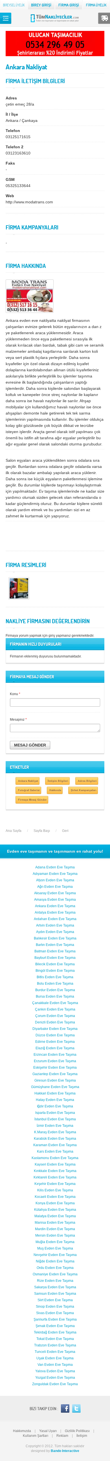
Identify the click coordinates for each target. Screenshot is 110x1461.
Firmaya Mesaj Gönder (32, 800)
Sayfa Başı (42, 831)
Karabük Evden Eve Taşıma (55, 1139)
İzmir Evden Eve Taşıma (55, 1126)
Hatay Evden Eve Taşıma (55, 1100)
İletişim (81, 1436)
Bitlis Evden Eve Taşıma (55, 977)
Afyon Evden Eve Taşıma (55, 880)
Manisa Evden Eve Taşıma (55, 1223)
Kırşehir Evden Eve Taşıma (55, 1184)
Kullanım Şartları (35, 1436)
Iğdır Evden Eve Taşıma (55, 1106)
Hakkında (55, 790)
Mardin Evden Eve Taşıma (55, 1229)
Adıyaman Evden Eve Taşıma (55, 874)
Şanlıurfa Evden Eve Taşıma (55, 1319)
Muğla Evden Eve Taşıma (55, 1242)
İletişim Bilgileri (58, 781)
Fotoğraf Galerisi (29, 790)
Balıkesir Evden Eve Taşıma (55, 938)
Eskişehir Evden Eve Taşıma (55, 1067)
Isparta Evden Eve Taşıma (55, 1113)
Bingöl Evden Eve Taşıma (55, 971)
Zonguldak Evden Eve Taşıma (55, 1384)
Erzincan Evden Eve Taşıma (55, 1055)
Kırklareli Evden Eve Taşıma (55, 1177)
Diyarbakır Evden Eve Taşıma (55, 1029)
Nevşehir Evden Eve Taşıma (55, 1255)
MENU (5, 18)
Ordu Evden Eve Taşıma (55, 1268)
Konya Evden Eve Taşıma (55, 1203)
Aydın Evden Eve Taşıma (55, 932)
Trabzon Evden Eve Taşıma (55, 1345)
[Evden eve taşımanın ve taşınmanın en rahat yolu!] (55, 22)
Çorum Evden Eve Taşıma (55, 1016)
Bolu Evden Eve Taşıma (55, 984)
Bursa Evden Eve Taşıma (55, 996)
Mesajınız (18, 720)
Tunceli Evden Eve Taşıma (55, 1352)
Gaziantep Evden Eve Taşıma (55, 1074)
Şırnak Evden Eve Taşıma (55, 1326)
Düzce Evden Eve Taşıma (55, 1035)
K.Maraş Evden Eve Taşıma (55, 1132)
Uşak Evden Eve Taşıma (55, 1358)
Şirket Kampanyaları (83, 790)
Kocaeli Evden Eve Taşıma (55, 1197)
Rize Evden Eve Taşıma (55, 1281)
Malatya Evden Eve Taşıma (55, 1216)
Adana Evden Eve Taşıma (55, 867)
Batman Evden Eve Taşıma (55, 951)
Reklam (62, 1436)
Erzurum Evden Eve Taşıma (55, 1061)
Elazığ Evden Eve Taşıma (55, 1048)
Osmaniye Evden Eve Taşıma (55, 1274)
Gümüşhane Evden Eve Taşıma (55, 1087)
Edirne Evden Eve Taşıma (55, 1042)
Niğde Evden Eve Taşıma (55, 1261)
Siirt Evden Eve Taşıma (55, 1300)
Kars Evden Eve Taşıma (55, 1151)
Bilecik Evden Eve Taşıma (55, 964)
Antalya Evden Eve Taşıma (55, 912)
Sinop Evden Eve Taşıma (55, 1306)
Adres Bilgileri (87, 781)
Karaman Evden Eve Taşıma (55, 1145)
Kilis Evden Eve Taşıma (55, 1190)
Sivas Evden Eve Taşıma (55, 1313)
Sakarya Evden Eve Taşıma (55, 1287)
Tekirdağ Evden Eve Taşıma (55, 1332)
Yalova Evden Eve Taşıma (55, 1371)
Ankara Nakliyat (28, 781)
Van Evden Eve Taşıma (55, 1365)
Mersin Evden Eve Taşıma (55, 1235)
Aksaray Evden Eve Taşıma (55, 893)
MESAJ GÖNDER (30, 745)
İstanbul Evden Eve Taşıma (55, 1119)
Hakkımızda (22, 1431)
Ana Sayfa (13, 831)
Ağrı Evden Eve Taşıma (55, 887)
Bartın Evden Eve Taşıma (55, 945)
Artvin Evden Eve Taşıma (55, 925)
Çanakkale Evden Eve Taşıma (55, 1003)
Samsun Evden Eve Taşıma (55, 1294)
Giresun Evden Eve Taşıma (55, 1080)
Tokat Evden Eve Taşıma (55, 1339)
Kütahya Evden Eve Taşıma (55, 1210)
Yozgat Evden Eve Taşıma (55, 1378)
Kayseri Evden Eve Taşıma (55, 1164)
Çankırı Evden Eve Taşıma (55, 1009)
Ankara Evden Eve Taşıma (55, 906)
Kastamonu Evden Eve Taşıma (55, 1158)
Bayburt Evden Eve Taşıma (55, 958)
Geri (65, 831)
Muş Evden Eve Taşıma (55, 1248)
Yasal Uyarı (48, 1431)
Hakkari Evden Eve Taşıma (55, 1093)
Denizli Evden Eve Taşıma (55, 1022)
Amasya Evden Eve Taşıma (55, 900)
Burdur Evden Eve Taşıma (55, 990)
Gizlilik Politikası (77, 1431)
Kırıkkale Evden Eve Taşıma (55, 1171)
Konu (15, 694)
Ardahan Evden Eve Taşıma (55, 919)
